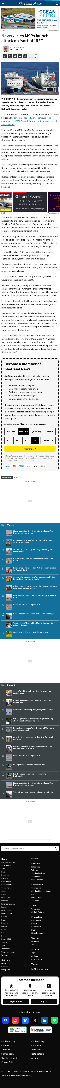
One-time (10, 431)
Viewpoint (5, 969)
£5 (17, 440)
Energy (4, 907)
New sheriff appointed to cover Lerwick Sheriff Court (33, 559)
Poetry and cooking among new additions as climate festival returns (32, 747)
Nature (4, 929)
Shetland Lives (37, 876)
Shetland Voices (38, 873)
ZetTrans (35, 900)
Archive (35, 949)
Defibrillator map (39, 969)
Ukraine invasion (8, 952)
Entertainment (7, 910)
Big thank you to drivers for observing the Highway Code (31, 775)
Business (5, 875)
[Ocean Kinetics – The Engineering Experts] (30, 18)
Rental (34, 923)
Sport (3, 945)
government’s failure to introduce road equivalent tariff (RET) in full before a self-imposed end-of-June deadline (29, 121)
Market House (37, 897)
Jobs (33, 905)
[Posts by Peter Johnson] (6, 49)
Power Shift (6, 939)
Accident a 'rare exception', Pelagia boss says (33, 709)
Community (6, 881)
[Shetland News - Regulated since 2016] (41, 1029)
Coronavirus (6, 888)
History (4, 920)
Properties (36, 917)
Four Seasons (37, 879)
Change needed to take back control (29, 764)
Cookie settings (8, 1041)
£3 (8, 440)
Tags (33, 952)
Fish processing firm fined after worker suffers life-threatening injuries (33, 532)
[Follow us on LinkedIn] (44, 1020)
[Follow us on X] (34, 1020)
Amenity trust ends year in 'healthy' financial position (33, 738)
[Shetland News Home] (30, 5)
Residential (36, 920)
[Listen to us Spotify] (54, 1020)
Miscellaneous (37, 933)
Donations (36, 1049)
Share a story (7, 1053)
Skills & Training (37, 912)
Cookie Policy (37, 1041)
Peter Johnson (17, 47)
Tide (33, 944)
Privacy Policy (8, 1062)
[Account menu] (57, 3)
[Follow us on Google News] (17, 1029)
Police (4, 932)
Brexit (3, 872)
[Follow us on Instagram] (15, 1020)
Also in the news (8, 862)
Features (35, 863)
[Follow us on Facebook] (5, 1020)
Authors (34, 956)
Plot (33, 930)
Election (4, 900)
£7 (26, 440)
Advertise (5, 1049)
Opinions (5, 960)
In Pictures (35, 867)
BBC (33, 894)
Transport (5, 948)
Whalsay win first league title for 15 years (31, 632)
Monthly (23, 431)
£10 (35, 440)
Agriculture (6, 865)
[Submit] (55, 848)
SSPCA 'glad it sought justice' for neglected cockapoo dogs (32, 692)
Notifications (37, 1053)
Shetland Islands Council (41, 891)
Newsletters (36, 959)
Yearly (50, 431)
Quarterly (36, 431)
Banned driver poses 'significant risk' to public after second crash (33, 541)
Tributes (34, 870)
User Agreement (9, 1058)
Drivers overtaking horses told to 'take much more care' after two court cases (35, 587)
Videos (34, 964)
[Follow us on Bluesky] (25, 1020)
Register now (16, 1001)
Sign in (44, 1001)
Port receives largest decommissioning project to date (34, 596)
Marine (4, 926)
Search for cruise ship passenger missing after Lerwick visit (33, 550)
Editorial (34, 858)
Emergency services (10, 904)
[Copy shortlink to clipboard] (25, 56)
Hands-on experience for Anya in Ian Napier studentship (32, 701)
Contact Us (6, 1045)
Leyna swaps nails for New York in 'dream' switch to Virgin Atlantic (34, 569)
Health (4, 916)
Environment (6, 913)
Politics (4, 936)
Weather (5, 955)
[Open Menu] (3, 3)
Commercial (37, 884)
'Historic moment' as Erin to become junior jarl (33, 613)
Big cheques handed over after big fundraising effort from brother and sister (33, 719)
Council (4, 891)
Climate (4, 878)
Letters (4, 963)
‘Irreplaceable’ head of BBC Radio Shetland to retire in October (33, 624)
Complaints (37, 1045)
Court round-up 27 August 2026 (26, 604)
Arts (3, 868)
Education (5, 897)
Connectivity (6, 884)
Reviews (5, 966)
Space (4, 942)
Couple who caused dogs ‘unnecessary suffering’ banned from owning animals (34, 578)
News (6, 36)
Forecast (35, 941)
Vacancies (35, 909)
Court (3, 894)
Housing (4, 923)
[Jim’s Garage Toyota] (30, 202)
